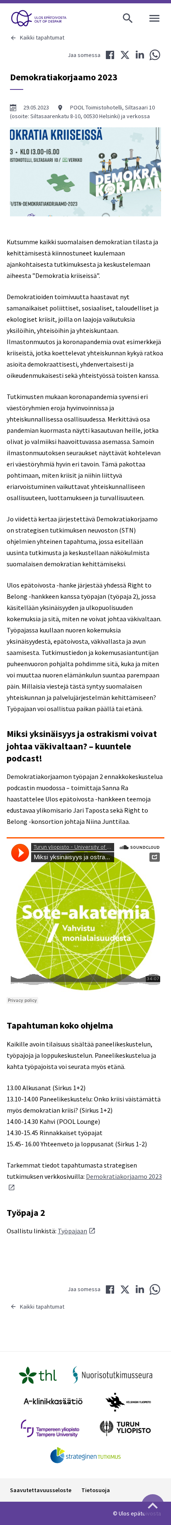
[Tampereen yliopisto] (50, 1428)
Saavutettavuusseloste (40, 1490)
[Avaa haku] (127, 18)
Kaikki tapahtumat (42, 37)
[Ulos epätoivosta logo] (39, 18)
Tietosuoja (95, 1490)
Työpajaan (72, 1231)
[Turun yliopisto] (125, 1428)
